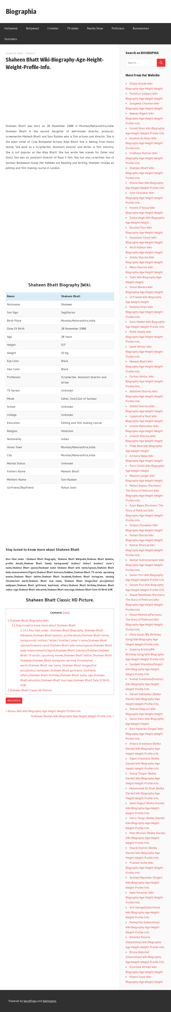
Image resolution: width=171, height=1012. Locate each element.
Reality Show (95, 28)
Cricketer (53, 28)
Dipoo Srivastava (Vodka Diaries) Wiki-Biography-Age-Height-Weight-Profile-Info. (143, 763)
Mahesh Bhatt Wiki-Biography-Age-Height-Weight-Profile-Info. (145, 366)
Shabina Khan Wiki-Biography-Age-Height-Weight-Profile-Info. (145, 312)
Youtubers (10, 39)
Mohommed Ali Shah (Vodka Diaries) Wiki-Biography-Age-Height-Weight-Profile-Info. (145, 793)
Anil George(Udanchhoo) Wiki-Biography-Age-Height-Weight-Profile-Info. (143, 912)
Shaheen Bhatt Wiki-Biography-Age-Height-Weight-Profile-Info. (145, 173)
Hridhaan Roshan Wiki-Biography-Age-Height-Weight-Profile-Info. (71, 716)
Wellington (49, 1001)
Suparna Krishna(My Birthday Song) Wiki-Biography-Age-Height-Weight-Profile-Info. (145, 654)
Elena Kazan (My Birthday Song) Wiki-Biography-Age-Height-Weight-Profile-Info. (143, 639)
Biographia (21, 11)
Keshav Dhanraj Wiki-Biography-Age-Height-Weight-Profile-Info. (145, 550)
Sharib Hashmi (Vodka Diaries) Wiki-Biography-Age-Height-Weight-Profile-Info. (143, 853)
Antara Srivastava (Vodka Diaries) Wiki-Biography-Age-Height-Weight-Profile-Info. (143, 748)
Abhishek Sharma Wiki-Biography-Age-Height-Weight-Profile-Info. (145, 396)
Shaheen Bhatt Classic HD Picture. (30, 690)
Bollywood (32, 28)
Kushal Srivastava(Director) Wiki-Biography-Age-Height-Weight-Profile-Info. (144, 684)
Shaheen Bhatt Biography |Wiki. (28, 620)
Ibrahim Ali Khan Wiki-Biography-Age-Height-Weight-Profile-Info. (145, 143)
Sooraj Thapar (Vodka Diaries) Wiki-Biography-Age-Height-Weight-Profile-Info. (143, 778)
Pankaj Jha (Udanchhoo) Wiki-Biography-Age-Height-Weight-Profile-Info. (143, 927)
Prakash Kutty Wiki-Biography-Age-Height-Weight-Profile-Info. (145, 867)
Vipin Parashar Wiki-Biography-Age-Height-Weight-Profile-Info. (145, 897)
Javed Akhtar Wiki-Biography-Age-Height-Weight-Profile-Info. (145, 351)
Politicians (118, 28)
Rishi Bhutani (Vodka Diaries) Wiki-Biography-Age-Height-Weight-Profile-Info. (145, 838)
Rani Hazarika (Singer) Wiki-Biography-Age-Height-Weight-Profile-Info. (145, 733)
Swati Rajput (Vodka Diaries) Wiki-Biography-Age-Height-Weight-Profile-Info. (145, 808)
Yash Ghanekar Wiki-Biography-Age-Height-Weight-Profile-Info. (145, 198)
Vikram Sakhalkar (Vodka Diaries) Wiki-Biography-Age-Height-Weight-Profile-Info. (143, 699)
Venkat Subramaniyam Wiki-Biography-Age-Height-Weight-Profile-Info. (145, 565)
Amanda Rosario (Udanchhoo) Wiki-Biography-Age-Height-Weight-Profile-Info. (145, 942)
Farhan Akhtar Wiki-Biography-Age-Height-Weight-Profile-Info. (145, 381)
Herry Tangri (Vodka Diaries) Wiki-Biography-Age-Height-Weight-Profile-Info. (145, 823)
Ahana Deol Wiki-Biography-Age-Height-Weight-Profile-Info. (44, 711)
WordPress (30, 1001)
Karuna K (30, 53)
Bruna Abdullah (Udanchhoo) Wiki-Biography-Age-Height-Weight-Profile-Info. (145, 957)
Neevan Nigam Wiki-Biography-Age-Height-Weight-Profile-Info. (145, 118)
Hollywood (11, 28)
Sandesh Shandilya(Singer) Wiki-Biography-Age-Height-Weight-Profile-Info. (144, 669)
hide (66, 612)
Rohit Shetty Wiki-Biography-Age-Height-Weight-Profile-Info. (145, 336)
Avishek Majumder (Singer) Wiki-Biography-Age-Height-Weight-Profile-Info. (144, 882)
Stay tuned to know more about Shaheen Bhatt (44, 625)
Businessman (141, 28)
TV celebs (72, 28)
